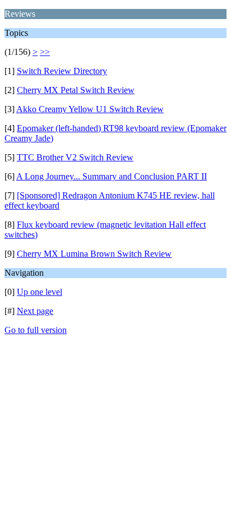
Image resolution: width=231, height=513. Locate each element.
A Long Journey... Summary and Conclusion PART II (111, 176)
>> (45, 52)
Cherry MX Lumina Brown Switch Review (94, 253)
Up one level (39, 292)
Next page (35, 311)
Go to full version (35, 330)
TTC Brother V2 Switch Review (75, 157)
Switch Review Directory (62, 71)
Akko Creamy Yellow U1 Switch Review (90, 109)
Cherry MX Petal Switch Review (76, 90)
